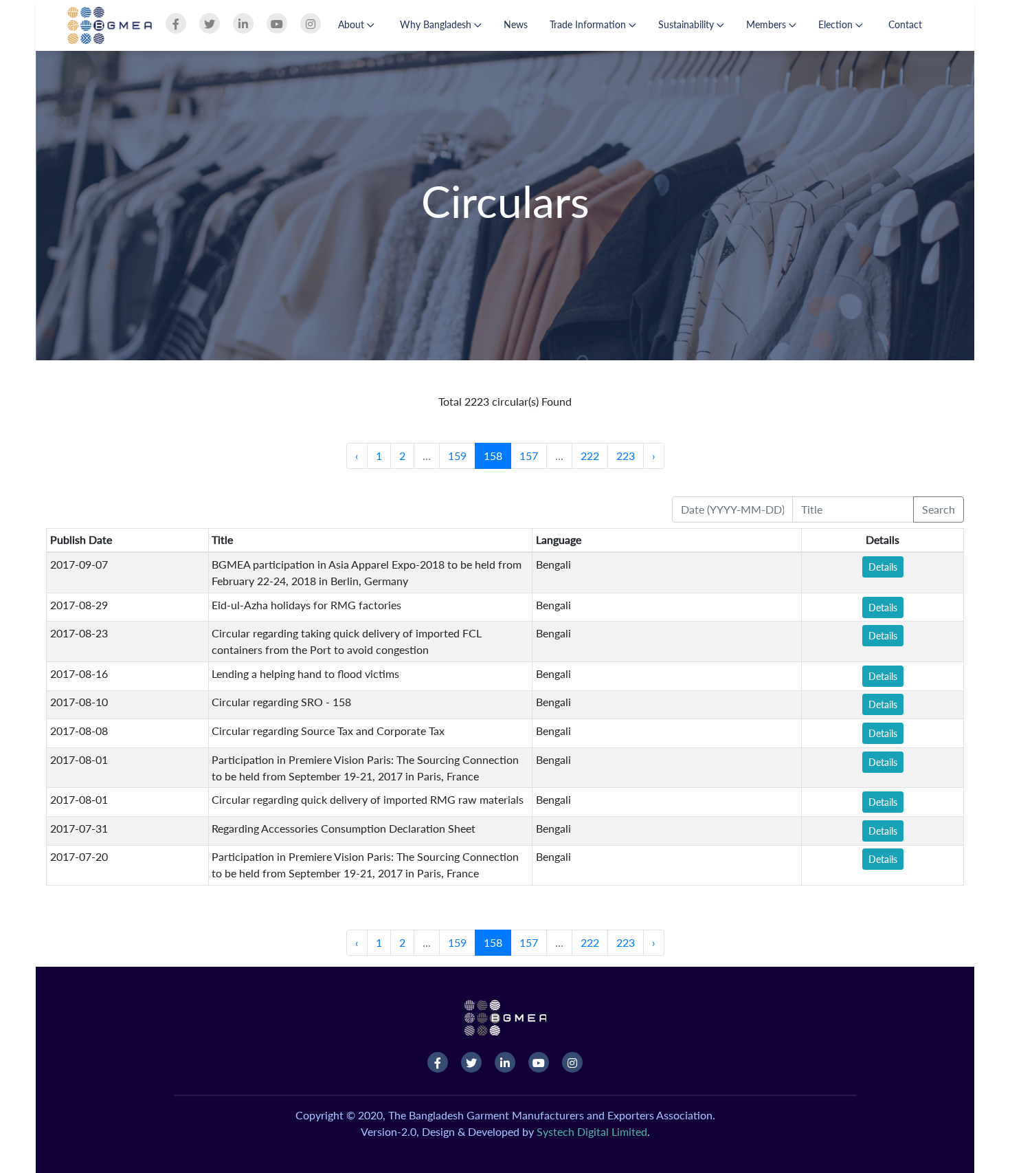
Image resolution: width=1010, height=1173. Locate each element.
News (516, 24)
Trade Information (589, 24)
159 (457, 455)
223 (625, 455)
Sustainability (687, 24)
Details (882, 567)
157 (528, 455)
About (352, 24)
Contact (905, 24)
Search (938, 509)
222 (590, 455)
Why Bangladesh (437, 24)
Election (836, 24)
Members (767, 24)
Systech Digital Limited (592, 1131)
